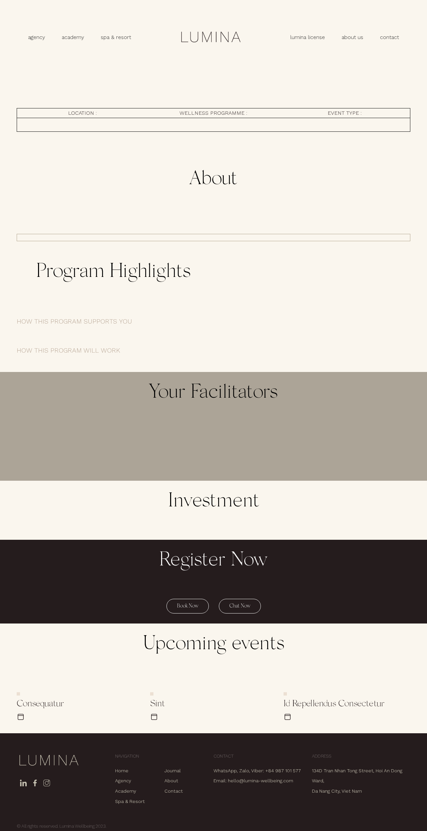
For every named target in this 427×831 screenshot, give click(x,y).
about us (352, 37)
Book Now (187, 606)
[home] (210, 37)
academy (73, 37)
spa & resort (116, 37)
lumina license (307, 37)
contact (389, 37)
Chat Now (240, 606)
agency (36, 37)
